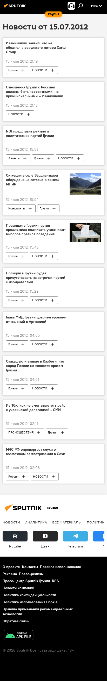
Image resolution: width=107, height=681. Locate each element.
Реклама (10, 573)
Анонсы (14, 158)
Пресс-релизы (31, 573)
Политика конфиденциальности (29, 595)
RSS (55, 580)
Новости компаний (18, 588)
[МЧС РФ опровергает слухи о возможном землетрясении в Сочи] (85, 450)
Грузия (13, 70)
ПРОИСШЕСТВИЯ (21, 432)
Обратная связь (16, 621)
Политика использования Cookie (30, 602)
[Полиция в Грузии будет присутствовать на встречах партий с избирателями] (85, 274)
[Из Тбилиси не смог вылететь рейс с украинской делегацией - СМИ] (85, 406)
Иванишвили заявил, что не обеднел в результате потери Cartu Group (36, 47)
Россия (13, 476)
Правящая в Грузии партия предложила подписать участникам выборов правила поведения (36, 230)
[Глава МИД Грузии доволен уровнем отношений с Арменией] (85, 318)
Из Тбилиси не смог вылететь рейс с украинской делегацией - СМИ (35, 407)
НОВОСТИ (39, 70)
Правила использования (60, 566)
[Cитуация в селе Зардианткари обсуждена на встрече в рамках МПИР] (85, 183)
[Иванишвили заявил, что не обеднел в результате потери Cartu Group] (85, 44)
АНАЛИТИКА (36, 522)
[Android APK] (18, 636)
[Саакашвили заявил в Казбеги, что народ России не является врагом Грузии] (85, 362)
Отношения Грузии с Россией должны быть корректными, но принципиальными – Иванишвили (34, 91)
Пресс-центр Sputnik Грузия (26, 580)
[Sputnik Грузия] (16, 7)
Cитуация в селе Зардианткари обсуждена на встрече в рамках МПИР (32, 179)
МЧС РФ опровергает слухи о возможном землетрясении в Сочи (35, 451)
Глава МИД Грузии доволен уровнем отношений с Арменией (36, 319)
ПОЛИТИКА (97, 522)
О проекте (11, 566)
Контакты (30, 566)
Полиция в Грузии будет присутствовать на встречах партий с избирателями (35, 277)
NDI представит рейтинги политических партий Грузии (30, 133)
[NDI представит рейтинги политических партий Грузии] (85, 132)
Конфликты (16, 208)
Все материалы (67, 522)
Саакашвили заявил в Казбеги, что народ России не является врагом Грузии (35, 365)
